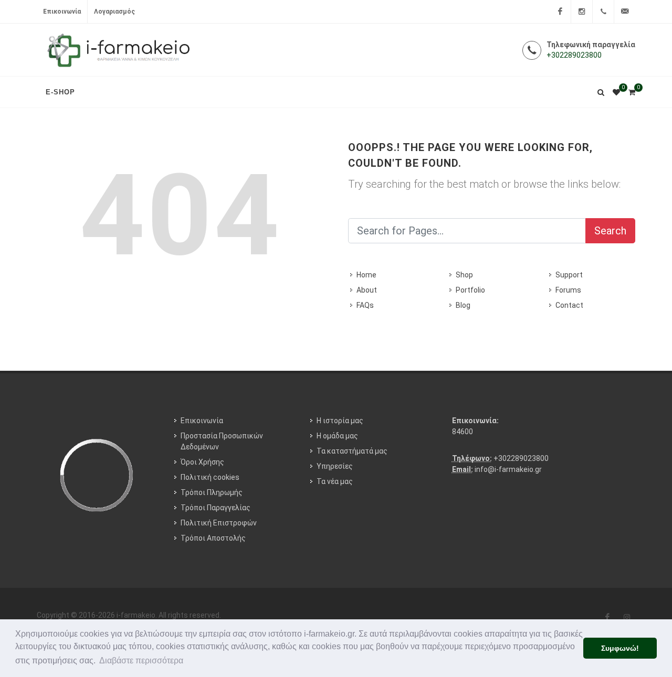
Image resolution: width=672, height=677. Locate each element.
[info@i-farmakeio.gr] (624, 11)
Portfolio (470, 290)
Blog (463, 305)
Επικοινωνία (62, 11)
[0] (631, 90)
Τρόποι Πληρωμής (212, 492)
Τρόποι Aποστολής (213, 538)
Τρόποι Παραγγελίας (215, 507)
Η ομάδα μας (337, 436)
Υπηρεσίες (335, 466)
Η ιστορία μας (340, 420)
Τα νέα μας (335, 481)
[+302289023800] (603, 11)
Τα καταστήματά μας (352, 451)
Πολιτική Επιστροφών (219, 523)
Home (366, 275)
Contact (569, 305)
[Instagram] (581, 11)
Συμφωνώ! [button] (620, 648)
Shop (464, 275)
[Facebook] (560, 11)
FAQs (365, 305)
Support (569, 275)
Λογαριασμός (114, 11)
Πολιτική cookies (210, 477)
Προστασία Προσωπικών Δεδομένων (222, 441)
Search (610, 230)
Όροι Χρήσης (202, 462)
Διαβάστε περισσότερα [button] (141, 660)
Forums (568, 290)
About (366, 290)
